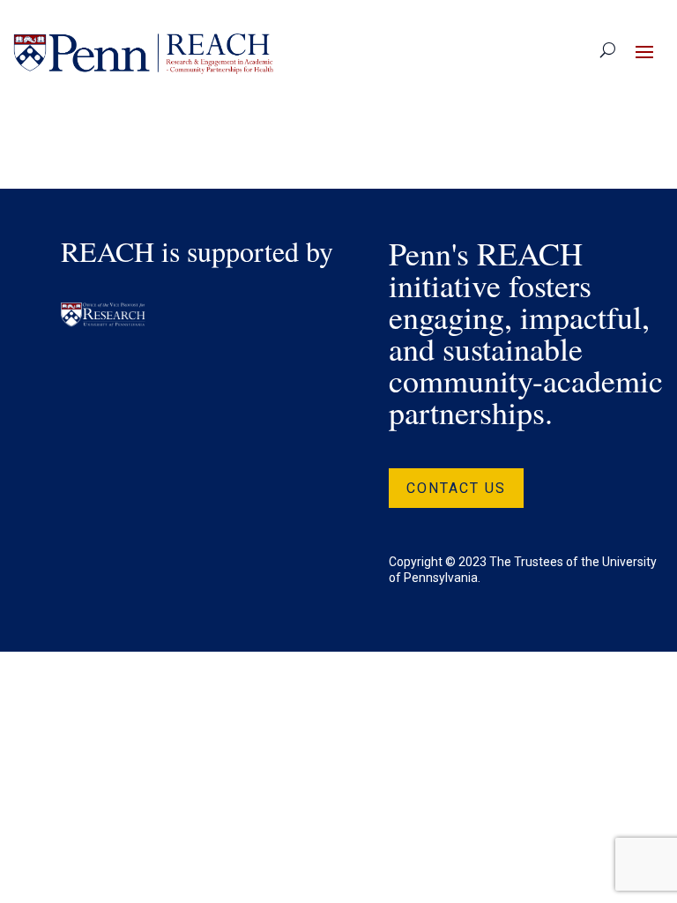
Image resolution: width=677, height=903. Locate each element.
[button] (644, 51)
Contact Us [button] (456, 488)
